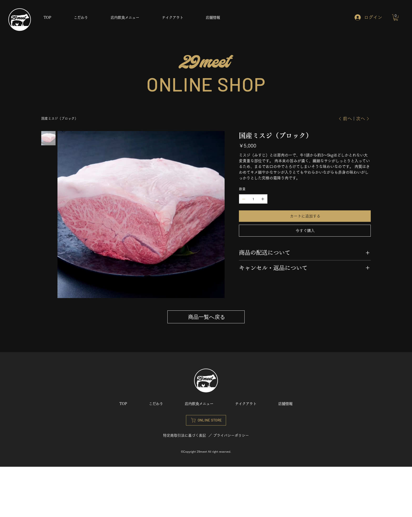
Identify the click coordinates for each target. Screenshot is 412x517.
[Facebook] (247, 286)
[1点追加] (263, 199)
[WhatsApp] (241, 286)
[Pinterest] (252, 286)
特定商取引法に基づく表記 (184, 435)
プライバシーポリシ (229, 435)
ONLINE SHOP (206, 83)
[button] (396, 17)
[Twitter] (258, 286)
